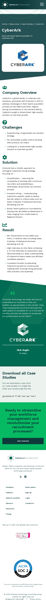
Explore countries (13, 498)
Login (27, 498)
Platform (9, 493)
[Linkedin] (25, 477)
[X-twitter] (20, 477)
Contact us (29, 503)
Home (4, 24)
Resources (14, 24)
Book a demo (30, 487)
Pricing (8, 514)
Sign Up (28, 493)
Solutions (10, 487)
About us (9, 503)
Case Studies (27, 24)
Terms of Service (24, 586)
